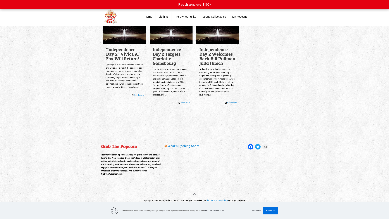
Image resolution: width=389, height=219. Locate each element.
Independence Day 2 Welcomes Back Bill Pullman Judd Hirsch (217, 56)
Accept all (270, 210)
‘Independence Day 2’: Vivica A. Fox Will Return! (122, 54)
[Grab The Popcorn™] (120, 16)
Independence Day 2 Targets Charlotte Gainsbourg (167, 56)
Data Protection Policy (213, 211)
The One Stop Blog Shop (217, 200)
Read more (139, 95)
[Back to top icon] (194, 194)
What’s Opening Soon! (183, 146)
